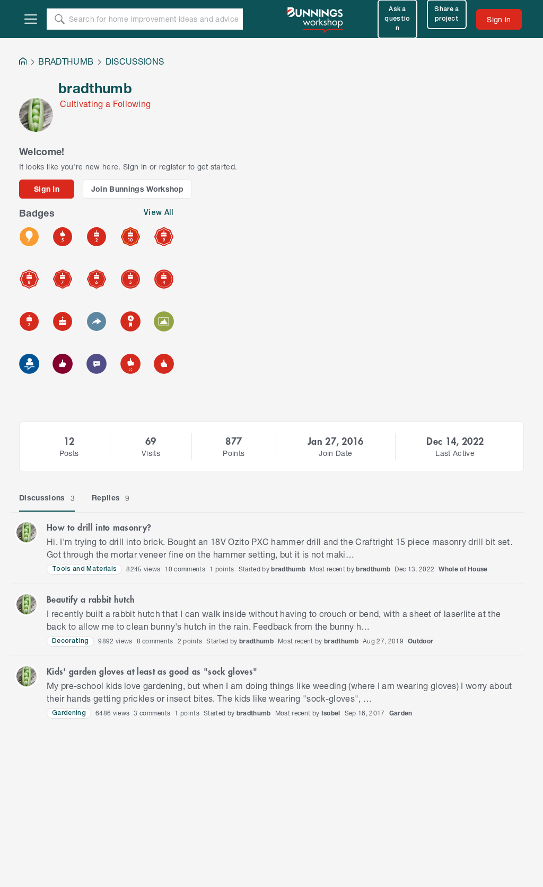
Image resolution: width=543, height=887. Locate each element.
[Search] (59, 19)
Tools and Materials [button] (84, 569)
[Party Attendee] (29, 237)
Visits (151, 453)
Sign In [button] (46, 188)
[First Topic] (96, 364)
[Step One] (29, 364)
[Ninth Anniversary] (164, 237)
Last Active (455, 453)
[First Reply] (96, 321)
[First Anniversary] (62, 321)
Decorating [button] (70, 641)
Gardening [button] (69, 713)
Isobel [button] (330, 713)
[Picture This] (164, 321)
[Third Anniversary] (29, 321)
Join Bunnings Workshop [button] (137, 188)
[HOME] (23, 62)
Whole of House (463, 569)
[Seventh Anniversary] (62, 279)
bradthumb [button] (288, 569)
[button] (26, 532)
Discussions (47, 498)
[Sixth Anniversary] (96, 279)
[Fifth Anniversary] (130, 279)
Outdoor (420, 641)
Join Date (335, 453)
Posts (69, 453)
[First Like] (164, 364)
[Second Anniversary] (96, 237)
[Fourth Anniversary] (164, 279)
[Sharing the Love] (62, 364)
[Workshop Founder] (130, 321)
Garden (401, 713)
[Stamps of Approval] (62, 237)
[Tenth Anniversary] (130, 237)
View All (159, 213)
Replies (111, 498)
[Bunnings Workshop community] (315, 19)
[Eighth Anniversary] (29, 279)
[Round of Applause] (130, 364)
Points (233, 453)
